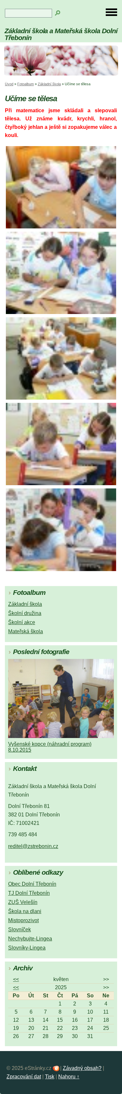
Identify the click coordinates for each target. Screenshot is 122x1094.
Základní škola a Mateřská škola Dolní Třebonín (61, 34)
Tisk (49, 1076)
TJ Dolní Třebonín (29, 893)
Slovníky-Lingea (27, 947)
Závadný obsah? (82, 1068)
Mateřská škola (25, 631)
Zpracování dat (24, 1076)
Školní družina (24, 613)
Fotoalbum (25, 84)
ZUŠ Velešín (22, 902)
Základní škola (49, 84)
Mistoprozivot (23, 920)
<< (16, 979)
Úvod (9, 84)
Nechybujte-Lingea (30, 938)
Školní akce (21, 622)
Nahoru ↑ (68, 1076)
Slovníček (19, 929)
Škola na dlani (24, 911)
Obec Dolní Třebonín (32, 884)
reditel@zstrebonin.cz (33, 846)
